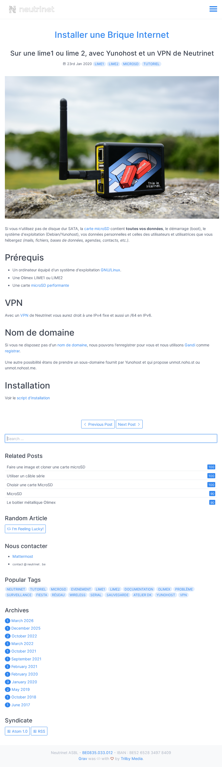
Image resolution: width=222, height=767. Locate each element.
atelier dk (142, 595)
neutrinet (16, 589)
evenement (81, 589)
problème (184, 589)
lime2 (113, 64)
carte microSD (96, 228)
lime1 (99, 64)
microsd (131, 64)
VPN (24, 315)
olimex (164, 589)
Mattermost (22, 556)
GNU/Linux (110, 270)
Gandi (190, 345)
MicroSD (14, 493)
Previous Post (99, 424)
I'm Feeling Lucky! (27, 528)
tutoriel (151, 64)
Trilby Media (132, 758)
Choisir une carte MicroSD (30, 484)
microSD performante (50, 285)
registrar (12, 351)
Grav (83, 758)
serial (96, 595)
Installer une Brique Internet (112, 34)
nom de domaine (72, 345)
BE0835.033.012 (97, 752)
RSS (41, 731)
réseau (58, 595)
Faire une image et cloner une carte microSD (46, 467)
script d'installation (33, 398)
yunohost (165, 595)
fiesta (41, 595)
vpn (183, 595)
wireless (78, 595)
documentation (139, 589)
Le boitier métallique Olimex (31, 502)
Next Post (127, 424)
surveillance (19, 595)
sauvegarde (118, 595)
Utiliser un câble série (26, 476)
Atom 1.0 (19, 731)
